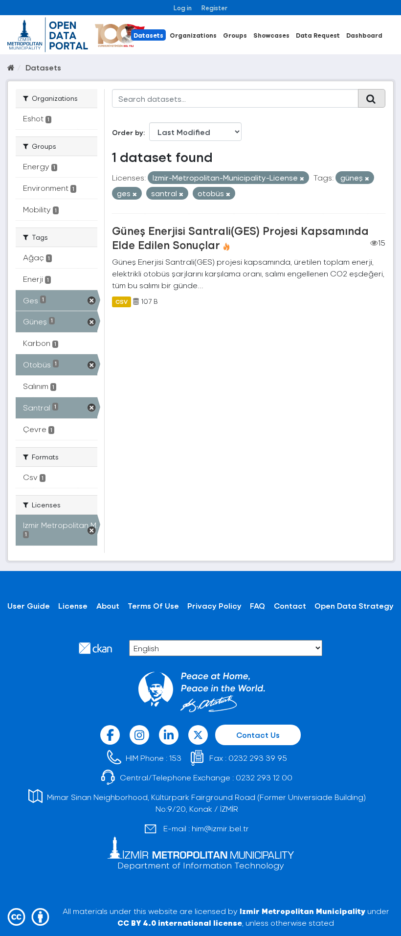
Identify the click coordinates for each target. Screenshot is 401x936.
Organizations (193, 35)
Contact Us (258, 735)
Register (214, 7)
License (73, 605)
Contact (290, 605)
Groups (235, 35)
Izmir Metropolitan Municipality (302, 911)
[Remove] (302, 178)
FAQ (257, 605)
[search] (371, 98)
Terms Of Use (153, 605)
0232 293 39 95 (257, 758)
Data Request (318, 35)
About (107, 605)
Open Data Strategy (354, 605)
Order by (127, 132)
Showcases (271, 35)
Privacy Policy (214, 605)
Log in (183, 7)
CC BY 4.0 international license (179, 922)
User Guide (28, 605)
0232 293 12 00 (264, 777)
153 (175, 758)
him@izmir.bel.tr (220, 828)
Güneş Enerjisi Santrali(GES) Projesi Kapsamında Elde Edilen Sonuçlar (240, 237)
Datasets (148, 35)
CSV (121, 301)
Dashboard (364, 35)
